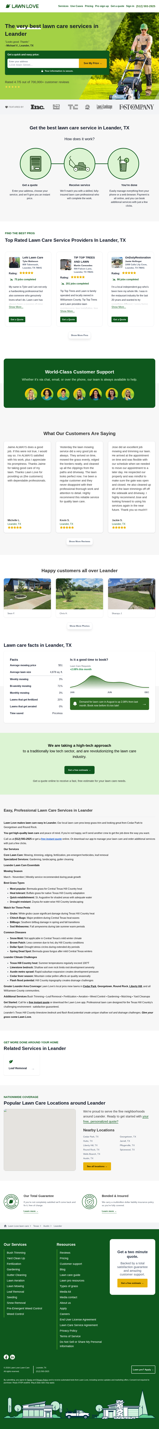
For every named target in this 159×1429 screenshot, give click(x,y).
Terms (29, 1380)
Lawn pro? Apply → (143, 1369)
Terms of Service (70, 1336)
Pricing (89, 6)
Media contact (68, 1297)
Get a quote (117, 6)
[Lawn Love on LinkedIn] (12, 1357)
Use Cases (76, 6)
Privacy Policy (68, 1330)
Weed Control (15, 1314)
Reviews (65, 1252)
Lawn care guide (70, 1275)
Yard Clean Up (16, 1258)
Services (63, 6)
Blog (62, 1269)
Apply (63, 1308)
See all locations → (97, 1166)
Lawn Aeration (16, 1280)
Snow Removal (16, 1302)
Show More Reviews (79, 541)
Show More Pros (79, 335)
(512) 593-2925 (145, 6)
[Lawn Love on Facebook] (6, 1357)
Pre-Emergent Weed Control (24, 1308)
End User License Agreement (78, 1319)
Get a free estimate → (79, 770)
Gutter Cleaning (16, 1275)
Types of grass (69, 1286)
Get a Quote (17, 319)
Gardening (13, 1269)
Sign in (130, 6)
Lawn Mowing (15, 1286)
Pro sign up (102, 6)
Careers (65, 1314)
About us (65, 1302)
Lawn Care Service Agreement (79, 1325)
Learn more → (31, 1211)
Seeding (12, 1297)
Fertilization (14, 1263)
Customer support (71, 1263)
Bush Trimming (16, 1252)
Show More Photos (80, 626)
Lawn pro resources (72, 1280)
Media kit (65, 1291)
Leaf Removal (15, 1291)
